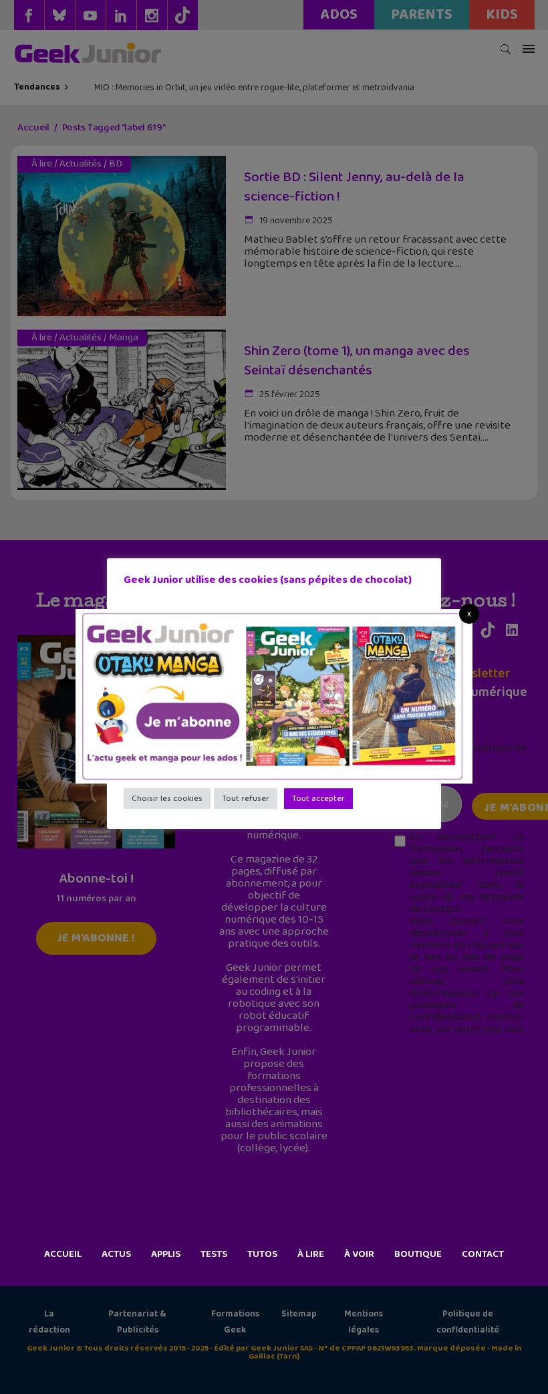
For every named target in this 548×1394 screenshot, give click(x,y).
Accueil (63, 1254)
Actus (116, 1254)
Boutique (418, 1254)
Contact (483, 1254)
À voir (359, 1254)
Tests (213, 1254)
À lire (310, 1254)
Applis (165, 1254)
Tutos (262, 1254)
